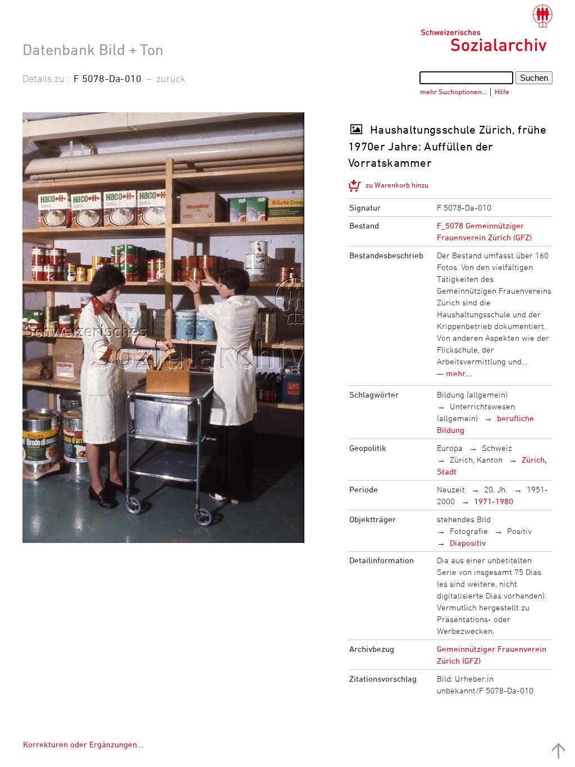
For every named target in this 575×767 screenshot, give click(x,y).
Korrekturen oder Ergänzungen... (83, 744)
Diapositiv (468, 542)
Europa (450, 448)
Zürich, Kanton (476, 459)
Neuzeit (451, 489)
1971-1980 (493, 501)
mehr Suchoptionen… (453, 91)
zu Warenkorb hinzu (397, 184)
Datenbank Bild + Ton (92, 49)
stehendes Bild (464, 519)
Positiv (519, 531)
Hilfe (502, 91)
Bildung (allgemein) (472, 394)
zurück (170, 78)
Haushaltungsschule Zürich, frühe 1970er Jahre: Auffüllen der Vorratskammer (447, 146)
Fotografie (469, 531)
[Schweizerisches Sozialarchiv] (487, 28)
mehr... (459, 373)
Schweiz (497, 448)
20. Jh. (495, 489)
